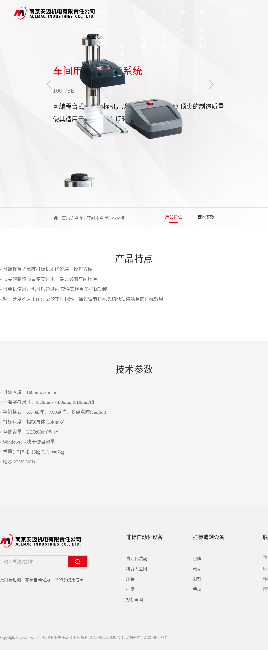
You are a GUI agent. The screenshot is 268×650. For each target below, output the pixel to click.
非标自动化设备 (100, 29)
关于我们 (164, 29)
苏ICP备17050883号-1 (106, 638)
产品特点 (173, 217)
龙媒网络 (151, 638)
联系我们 (202, 29)
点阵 (78, 218)
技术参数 (206, 217)
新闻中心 (183, 29)
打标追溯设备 (121, 37)
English (237, 13)
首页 (66, 218)
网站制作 (132, 638)
